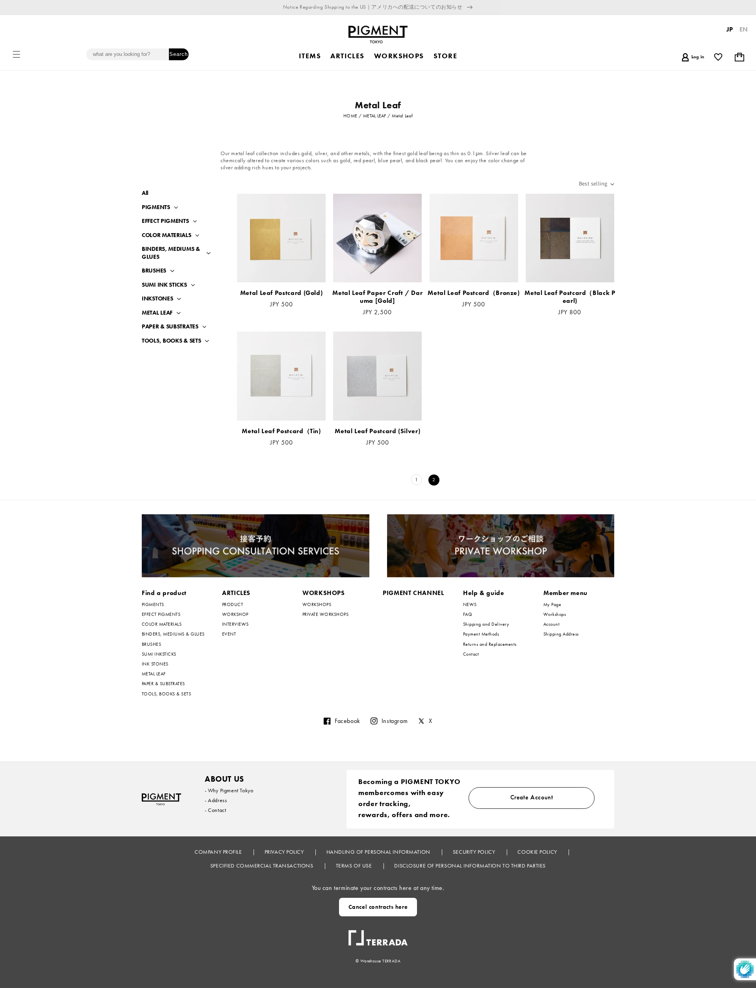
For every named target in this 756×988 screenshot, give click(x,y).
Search (178, 54)
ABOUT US (224, 779)
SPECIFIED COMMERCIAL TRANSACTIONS (262, 865)
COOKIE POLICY (537, 851)
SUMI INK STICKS (164, 285)
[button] (16, 54)
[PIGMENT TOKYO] (161, 799)
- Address (216, 800)
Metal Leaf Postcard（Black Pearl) (569, 297)
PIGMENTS (156, 207)
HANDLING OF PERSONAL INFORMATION (379, 851)
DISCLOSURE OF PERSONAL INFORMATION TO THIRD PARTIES (470, 865)
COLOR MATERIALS (166, 235)
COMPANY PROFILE (219, 851)
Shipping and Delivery (486, 624)
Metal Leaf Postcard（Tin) (281, 431)
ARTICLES (236, 593)
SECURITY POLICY (475, 851)
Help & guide (483, 593)
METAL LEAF (157, 313)
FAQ (467, 614)
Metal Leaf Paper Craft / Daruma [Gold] (377, 297)
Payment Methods (481, 634)
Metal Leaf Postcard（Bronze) (473, 293)
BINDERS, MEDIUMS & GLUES (171, 253)
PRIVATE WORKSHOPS (325, 614)
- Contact (215, 810)
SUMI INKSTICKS (159, 654)
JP (729, 29)
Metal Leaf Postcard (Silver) (377, 431)
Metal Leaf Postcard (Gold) (281, 293)
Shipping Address (561, 634)
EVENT (229, 634)
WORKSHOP (235, 614)
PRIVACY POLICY (285, 851)
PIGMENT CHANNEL (413, 593)
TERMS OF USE (354, 865)
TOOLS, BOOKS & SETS (171, 341)
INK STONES (155, 664)
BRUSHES (154, 270)
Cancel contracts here (378, 907)
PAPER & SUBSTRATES (170, 326)
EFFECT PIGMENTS (165, 221)
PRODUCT (232, 605)
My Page (552, 605)
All (145, 193)
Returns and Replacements (490, 644)
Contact (471, 654)
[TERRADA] (378, 934)
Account (551, 624)
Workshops (554, 614)
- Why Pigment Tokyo (229, 790)
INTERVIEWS (235, 624)
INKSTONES (157, 298)
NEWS (470, 605)
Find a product (164, 593)
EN (743, 29)
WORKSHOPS (323, 593)
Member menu (565, 593)
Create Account (531, 797)
